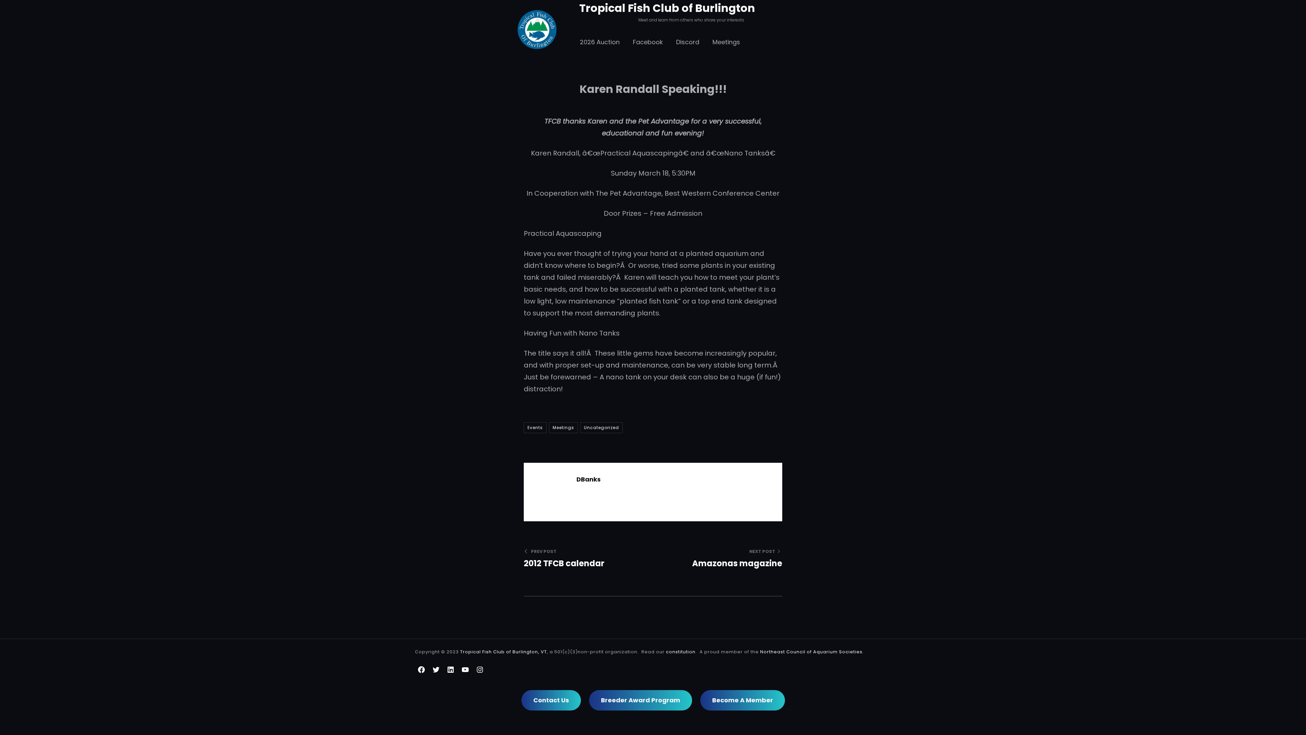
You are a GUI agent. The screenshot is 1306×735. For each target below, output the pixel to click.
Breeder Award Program (640, 700)
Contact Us (551, 700)
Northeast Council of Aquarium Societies (811, 652)
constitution (681, 652)
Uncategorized (601, 427)
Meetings (563, 427)
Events (535, 427)
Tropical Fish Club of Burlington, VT (503, 652)
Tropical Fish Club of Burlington (667, 8)
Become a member (742, 700)
